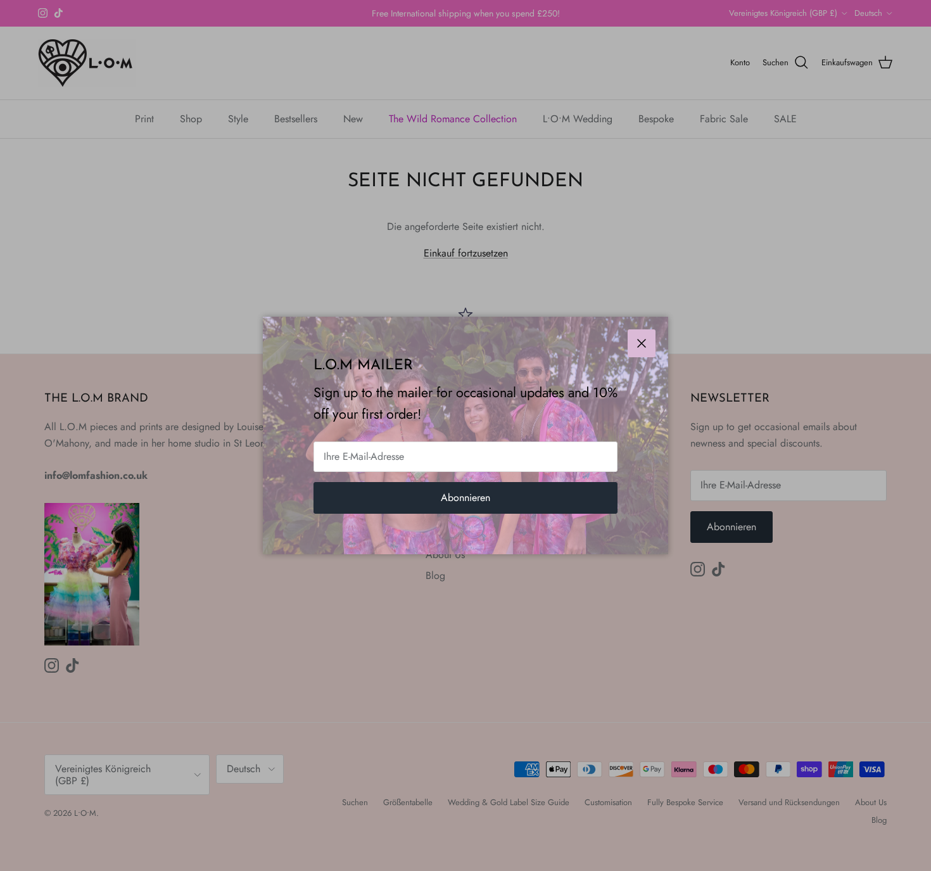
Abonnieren (465, 497)
